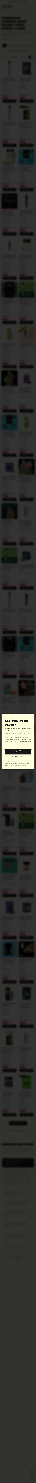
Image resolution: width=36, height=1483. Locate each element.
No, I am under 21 (18, 756)
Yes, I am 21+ (18, 751)
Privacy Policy (25, 733)
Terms (16, 733)
